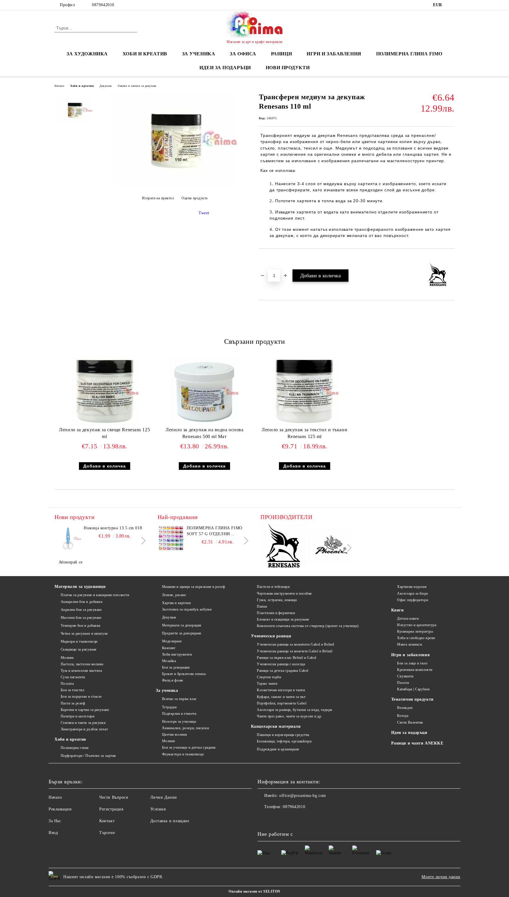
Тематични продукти (412, 699)
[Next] (142, 541)
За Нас (55, 821)
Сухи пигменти (73, 677)
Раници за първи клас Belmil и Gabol (286, 658)
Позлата (67, 684)
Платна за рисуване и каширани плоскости (95, 595)
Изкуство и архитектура (416, 625)
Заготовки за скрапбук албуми (186, 609)
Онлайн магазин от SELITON (254, 891)
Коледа (402, 716)
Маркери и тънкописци (79, 641)
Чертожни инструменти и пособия (284, 593)
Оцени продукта (194, 198)
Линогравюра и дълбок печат (84, 729)
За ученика (167, 690)
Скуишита (405, 676)
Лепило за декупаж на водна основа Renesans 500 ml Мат (204, 433)
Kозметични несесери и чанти (281, 690)
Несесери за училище (179, 721)
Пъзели (403, 683)
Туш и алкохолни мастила (81, 671)
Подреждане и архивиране (278, 749)
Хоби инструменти (177, 654)
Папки (262, 606)
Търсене (107, 832)
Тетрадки (169, 707)
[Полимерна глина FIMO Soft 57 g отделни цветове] (171, 538)
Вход (53, 832)
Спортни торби (269, 677)
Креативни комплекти (414, 670)
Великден (404, 708)
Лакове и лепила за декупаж (137, 85)
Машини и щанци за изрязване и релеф (193, 587)
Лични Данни (163, 797)
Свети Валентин (410, 722)
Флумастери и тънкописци (183, 754)
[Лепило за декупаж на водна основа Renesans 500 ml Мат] (204, 391)
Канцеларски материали (276, 726)
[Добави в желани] (270, 258)
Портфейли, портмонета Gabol (281, 703)
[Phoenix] (329, 546)
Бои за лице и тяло (412, 663)
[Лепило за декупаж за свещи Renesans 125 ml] (104, 391)
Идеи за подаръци (225, 67)
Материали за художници (79, 586)
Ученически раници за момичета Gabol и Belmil (295, 644)
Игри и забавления (410, 655)
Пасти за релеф (73, 703)
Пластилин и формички (276, 613)
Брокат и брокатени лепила (184, 674)
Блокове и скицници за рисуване (283, 619)
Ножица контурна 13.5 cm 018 (113, 528)
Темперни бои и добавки (80, 626)
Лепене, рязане (174, 595)
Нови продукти (288, 67)
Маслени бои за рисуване (81, 618)
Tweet (204, 213)
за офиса (243, 53)
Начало (59, 85)
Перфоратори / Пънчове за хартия (88, 756)
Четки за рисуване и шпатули (84, 633)
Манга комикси (409, 644)
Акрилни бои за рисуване (81, 610)
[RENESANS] (282, 546)
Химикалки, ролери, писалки (185, 728)
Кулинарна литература (415, 631)
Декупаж (106, 85)
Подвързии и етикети (179, 714)
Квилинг (169, 648)
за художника (87, 53)
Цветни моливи (174, 734)
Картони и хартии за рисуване (85, 710)
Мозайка (169, 661)
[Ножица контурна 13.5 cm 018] (67, 538)
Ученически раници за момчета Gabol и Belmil (294, 651)
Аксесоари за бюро (412, 593)
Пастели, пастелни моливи (82, 664)
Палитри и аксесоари (77, 716)
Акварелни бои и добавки (81, 602)
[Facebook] (451, 5)
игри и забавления (334, 53)
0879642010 (103, 5)
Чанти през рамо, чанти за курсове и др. (289, 716)
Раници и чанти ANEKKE (417, 743)
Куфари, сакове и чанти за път (281, 697)
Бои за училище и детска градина (189, 747)
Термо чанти (267, 684)
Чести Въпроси (113, 797)
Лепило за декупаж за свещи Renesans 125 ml (104, 433)
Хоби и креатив (82, 85)
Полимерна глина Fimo (409, 53)
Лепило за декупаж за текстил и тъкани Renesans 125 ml (304, 433)
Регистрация (111, 809)
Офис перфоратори (412, 600)
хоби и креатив (145, 53)
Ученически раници (271, 636)
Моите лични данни (441, 877)
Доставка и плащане (169, 821)
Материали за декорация (181, 625)
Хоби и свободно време (416, 638)
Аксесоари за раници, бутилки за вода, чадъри (294, 710)
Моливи (67, 658)
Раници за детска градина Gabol (282, 671)
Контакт (107, 821)
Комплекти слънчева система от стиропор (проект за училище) (307, 626)
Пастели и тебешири (273, 587)
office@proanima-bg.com (302, 795)
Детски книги (408, 618)
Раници (281, 53)
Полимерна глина (75, 748)
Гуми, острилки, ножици (277, 600)
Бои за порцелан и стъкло (81, 696)
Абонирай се (71, 562)
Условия (158, 809)
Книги (397, 610)
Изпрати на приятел (158, 198)
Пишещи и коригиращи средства (283, 735)
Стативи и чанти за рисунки (83, 723)
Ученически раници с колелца (281, 664)
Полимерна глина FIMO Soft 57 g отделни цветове (214, 531)
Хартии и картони (176, 603)
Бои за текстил (72, 690)
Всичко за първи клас (179, 699)
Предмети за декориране (181, 633)
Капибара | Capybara (413, 689)
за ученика (198, 53)
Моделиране (172, 641)
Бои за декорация (176, 667)
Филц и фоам (172, 680)
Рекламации (60, 809)
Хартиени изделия (412, 587)
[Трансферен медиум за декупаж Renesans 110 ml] (175, 183)
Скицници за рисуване (79, 649)
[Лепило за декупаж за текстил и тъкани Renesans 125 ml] (304, 391)
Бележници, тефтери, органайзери (284, 741)
